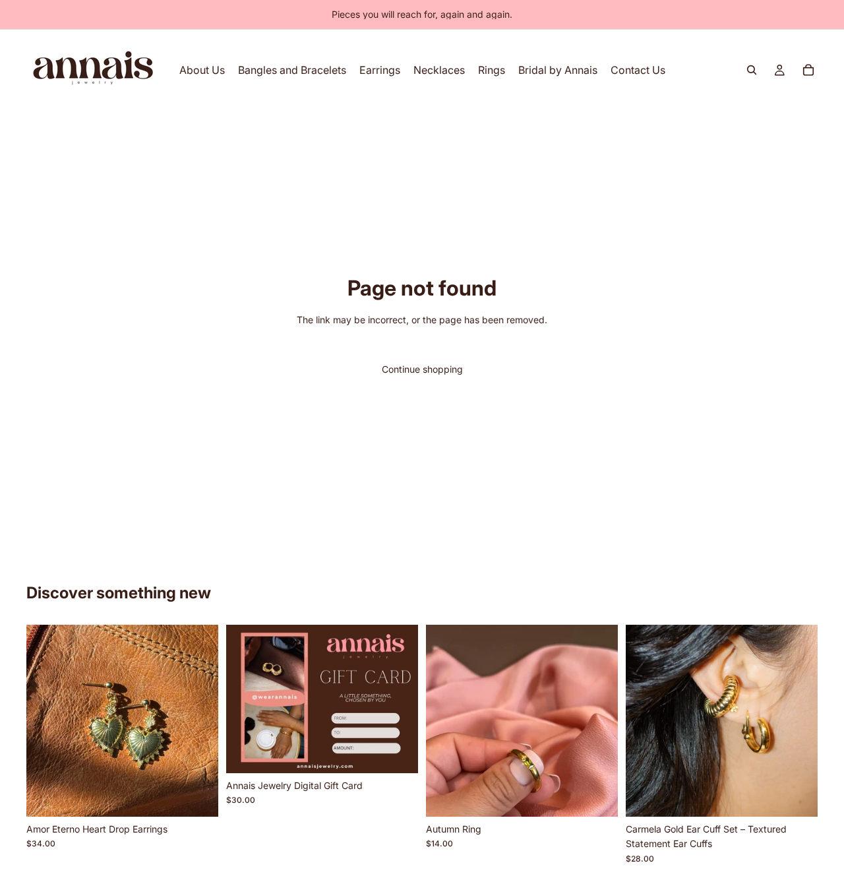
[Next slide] (198, 720)
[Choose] (397, 753)
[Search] (751, 69)
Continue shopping (422, 369)
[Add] (198, 796)
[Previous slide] (46, 720)
